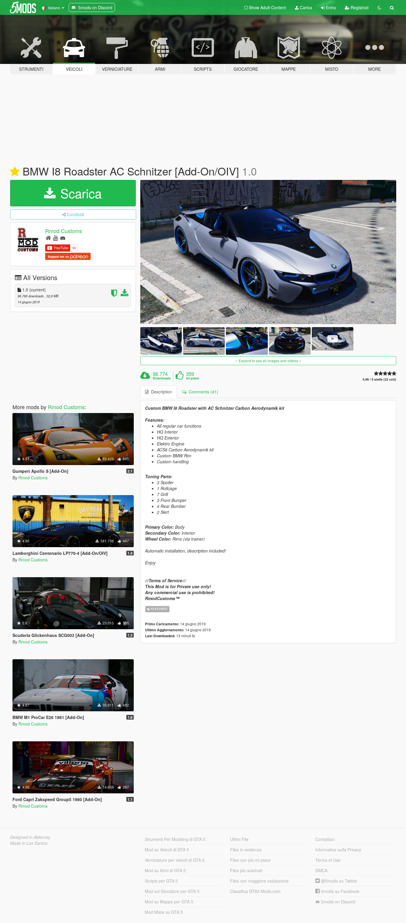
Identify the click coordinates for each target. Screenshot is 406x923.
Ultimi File (239, 839)
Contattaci (324, 839)
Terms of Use (328, 860)
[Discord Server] (62, 237)
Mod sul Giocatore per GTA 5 (172, 891)
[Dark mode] (379, 7)
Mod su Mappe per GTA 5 (169, 902)
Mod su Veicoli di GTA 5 (167, 850)
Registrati (359, 7)
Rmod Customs (63, 231)
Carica (305, 7)
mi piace (192, 378)
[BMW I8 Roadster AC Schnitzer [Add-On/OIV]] (268, 252)
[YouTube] (55, 237)
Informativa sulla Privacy (338, 850)
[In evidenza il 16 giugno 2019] (15, 171)
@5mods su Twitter (338, 881)
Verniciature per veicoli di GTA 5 (174, 860)
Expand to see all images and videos (268, 360)
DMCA (321, 870)
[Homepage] (48, 237)
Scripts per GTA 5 (161, 881)
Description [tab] (160, 392)
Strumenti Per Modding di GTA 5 (175, 839)
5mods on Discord (337, 902)
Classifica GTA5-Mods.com (255, 891)
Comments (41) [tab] (202, 392)
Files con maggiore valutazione (259, 881)
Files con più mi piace (250, 860)
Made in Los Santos (29, 843)
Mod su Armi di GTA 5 (165, 870)
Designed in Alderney (30, 837)
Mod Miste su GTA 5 (164, 912)
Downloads (162, 378)
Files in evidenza (246, 850)
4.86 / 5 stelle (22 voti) (379, 379)
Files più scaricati (246, 870)
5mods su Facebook (339, 891)
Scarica (79, 193)
